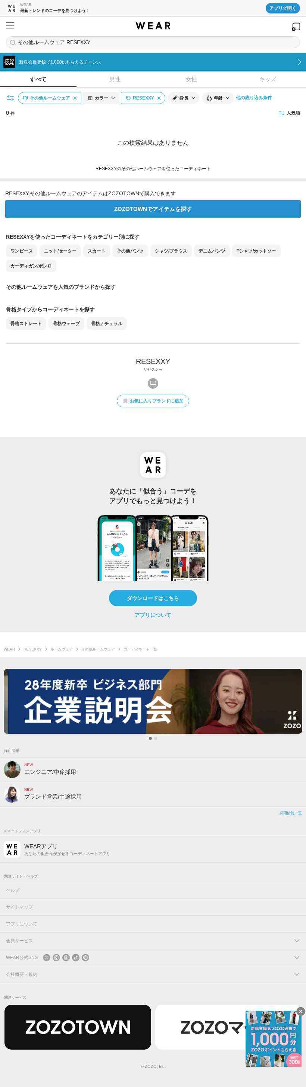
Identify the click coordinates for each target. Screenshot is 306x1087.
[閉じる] (301, 1011)
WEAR (9, 649)
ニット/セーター (60, 251)
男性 (115, 79)
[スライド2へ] (155, 738)
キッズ (267, 79)
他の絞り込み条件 (254, 97)
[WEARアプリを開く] (295, 26)
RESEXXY (33, 649)
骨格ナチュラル (106, 323)
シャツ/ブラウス (171, 251)
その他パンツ (130, 251)
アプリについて (153, 615)
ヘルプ (12, 890)
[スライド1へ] (150, 738)
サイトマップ (19, 907)
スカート (97, 251)
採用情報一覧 (291, 813)
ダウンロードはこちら (153, 598)
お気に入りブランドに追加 (157, 401)
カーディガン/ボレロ (31, 266)
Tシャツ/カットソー (256, 251)
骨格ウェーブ (66, 323)
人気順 (293, 113)
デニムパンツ (212, 251)
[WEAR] (152, 26)
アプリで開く (282, 8)
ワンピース (21, 251)
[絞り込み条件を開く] (11, 98)
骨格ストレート (26, 323)
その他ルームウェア (98, 649)
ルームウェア (61, 649)
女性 (191, 79)
